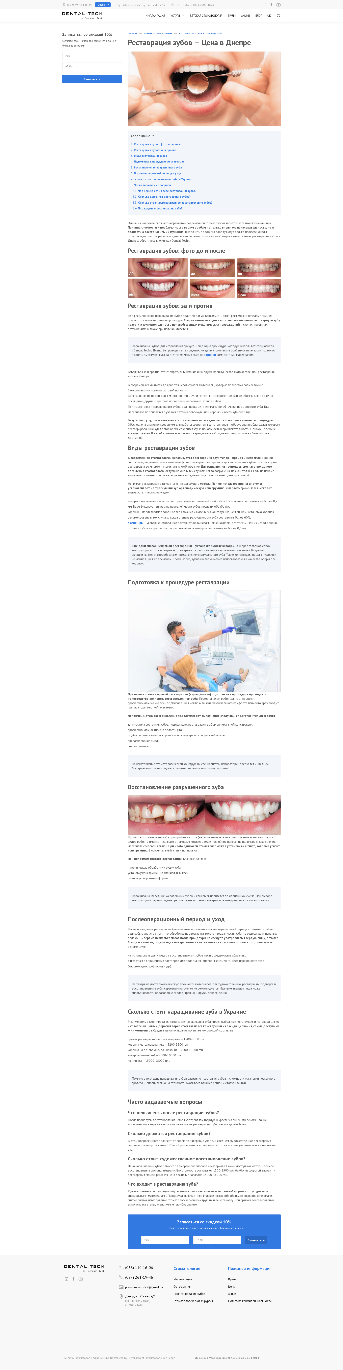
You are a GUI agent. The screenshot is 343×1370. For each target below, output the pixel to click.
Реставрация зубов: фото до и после (158, 144)
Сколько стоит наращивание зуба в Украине (163, 179)
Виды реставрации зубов (150, 156)
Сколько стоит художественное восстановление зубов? (175, 202)
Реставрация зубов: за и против (155, 150)
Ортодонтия (182, 1286)
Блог (258, 16)
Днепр (101, 4)
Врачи (232, 16)
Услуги (175, 16)
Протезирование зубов (189, 1294)
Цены (231, 1286)
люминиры (135, 523)
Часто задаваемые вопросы (152, 185)
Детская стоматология (206, 16)
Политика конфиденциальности (250, 1301)
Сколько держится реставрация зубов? (164, 196)
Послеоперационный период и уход (157, 173)
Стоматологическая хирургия (193, 1301)
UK (269, 16)
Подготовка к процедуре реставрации (159, 161)
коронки (210, 355)
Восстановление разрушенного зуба (158, 167)
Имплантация (155, 16)
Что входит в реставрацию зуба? (160, 208)
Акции (245, 16)
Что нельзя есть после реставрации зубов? (167, 191)
